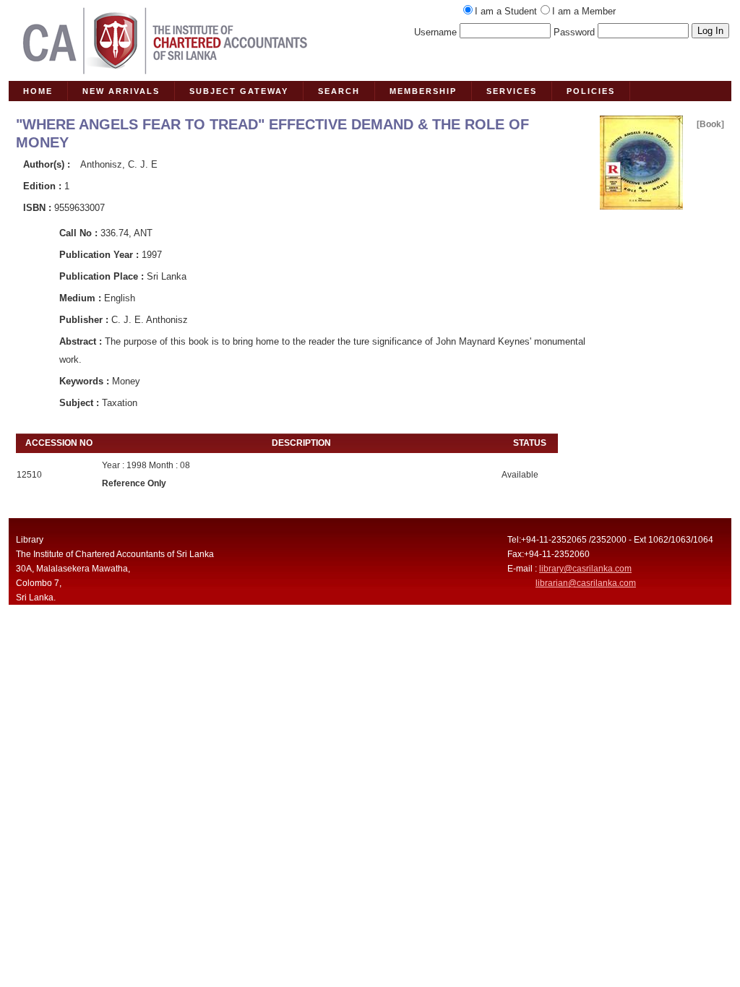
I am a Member (584, 11)
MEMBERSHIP (423, 91)
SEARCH (339, 91)
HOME (38, 91)
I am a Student (506, 11)
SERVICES (511, 91)
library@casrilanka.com (585, 569)
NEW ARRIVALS (121, 91)
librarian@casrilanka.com (585, 583)
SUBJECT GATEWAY (238, 91)
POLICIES (591, 91)
